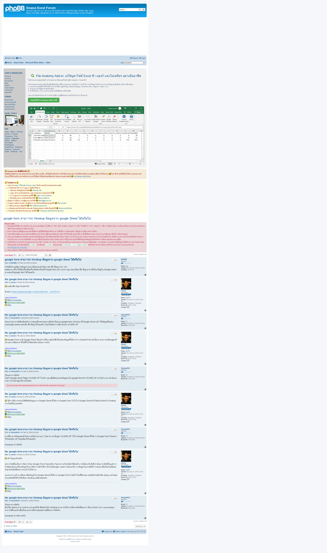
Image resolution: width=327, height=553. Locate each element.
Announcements (10, 102)
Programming (9, 107)
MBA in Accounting (14, 300)
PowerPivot (9, 147)
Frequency (9, 136)
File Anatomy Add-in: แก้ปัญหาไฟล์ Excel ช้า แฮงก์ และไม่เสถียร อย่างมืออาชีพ (88, 76)
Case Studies (9, 88)
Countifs (15, 134)
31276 (128, 298)
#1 (6, 263)
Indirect (13, 141)
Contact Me (9, 90)
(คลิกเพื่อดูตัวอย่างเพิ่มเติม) (17, 247)
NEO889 (124, 259)
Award (7, 85)
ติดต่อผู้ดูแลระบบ (44, 201)
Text (20, 151)
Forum (8, 97)
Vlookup (20, 132)
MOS (9, 305)
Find (15, 136)
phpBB (68, 539)
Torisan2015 (125, 315)
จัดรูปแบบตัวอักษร (65, 208)
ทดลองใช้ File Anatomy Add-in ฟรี (44, 100)
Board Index (9, 100)
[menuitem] (19, 58)
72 (126, 321)
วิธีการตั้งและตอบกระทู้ (38, 206)
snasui (123, 291)
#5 (6, 371)
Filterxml (8, 149)
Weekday (14, 151)
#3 (6, 318)
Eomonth (16, 149)
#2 (6, 282)
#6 (6, 397)
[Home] (15, 8)
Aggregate (15, 138)
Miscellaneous (10, 109)
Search (7, 138)
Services (8, 78)
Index (7, 132)
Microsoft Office (10, 104)
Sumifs (7, 134)
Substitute (18, 147)
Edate (7, 151)
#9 (6, 501)
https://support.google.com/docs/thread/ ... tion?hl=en (36, 292)
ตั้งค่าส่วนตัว (61, 203)
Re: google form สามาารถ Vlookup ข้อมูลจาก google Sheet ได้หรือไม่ (41, 279)
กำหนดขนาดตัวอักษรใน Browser (51, 211)
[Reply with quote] (115, 259)
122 (127, 266)
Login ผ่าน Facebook (44, 195)
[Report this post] (112, 259)
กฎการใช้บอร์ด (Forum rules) (25, 185)
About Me (8, 92)
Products (8, 76)
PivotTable (9, 143)
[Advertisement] (75, 36)
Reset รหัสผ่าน (43, 198)
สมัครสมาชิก (37, 190)
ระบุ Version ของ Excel (82, 176)
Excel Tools (11, 113)
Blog (6, 83)
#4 (6, 336)
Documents (9, 81)
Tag (6, 129)
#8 (6, 455)
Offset (7, 141)
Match (12, 132)
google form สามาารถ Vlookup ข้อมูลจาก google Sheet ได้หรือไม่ (47, 218)
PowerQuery (9, 145)
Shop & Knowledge (14, 73)
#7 (6, 432)
